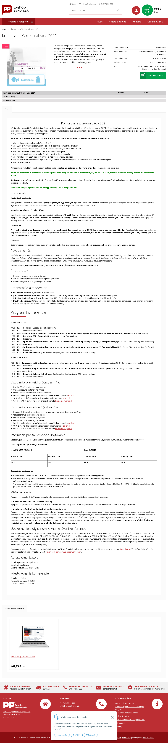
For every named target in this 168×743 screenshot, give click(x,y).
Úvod (74, 4)
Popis (7, 109)
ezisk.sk (71, 395)
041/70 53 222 (107, 4)
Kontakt (137, 21)
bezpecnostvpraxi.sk (63, 401)
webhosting (127, 737)
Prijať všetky (62, 735)
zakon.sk (66, 398)
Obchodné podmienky (124, 703)
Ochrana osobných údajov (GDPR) (130, 719)
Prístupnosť (120, 723)
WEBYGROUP (148, 737)
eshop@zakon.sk (89, 4)
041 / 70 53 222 (75, 689)
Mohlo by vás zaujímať (14, 608)
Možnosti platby (122, 716)
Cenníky (118, 726)
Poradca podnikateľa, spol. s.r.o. (16, 711)
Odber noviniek (155, 21)
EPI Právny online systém (23, 656)
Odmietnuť (90, 735)
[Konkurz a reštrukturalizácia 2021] (26, 66)
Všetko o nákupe (117, 21)
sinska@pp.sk (125, 549)
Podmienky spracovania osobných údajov (63, 552)
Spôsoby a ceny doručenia (126, 712)
